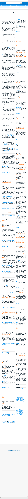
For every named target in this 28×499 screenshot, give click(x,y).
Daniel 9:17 (17, 343)
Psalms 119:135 (18, 260)
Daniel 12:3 (17, 350)
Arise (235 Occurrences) (19, 402)
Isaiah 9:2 (17, 281)
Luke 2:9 (12, 147)
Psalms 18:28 (18, 205)
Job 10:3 (17, 149)
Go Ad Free (1, 497)
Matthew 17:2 (18, 31)
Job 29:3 (7, 135)
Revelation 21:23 (18, 107)
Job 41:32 (17, 195)
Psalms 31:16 (18, 210)
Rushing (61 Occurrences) (19, 410)
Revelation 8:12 (18, 90)
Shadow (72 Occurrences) (19, 413)
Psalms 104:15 (18, 254)
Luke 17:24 (6, 144)
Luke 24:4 (9, 148)
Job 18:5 (8, 134)
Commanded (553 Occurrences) (20, 414)
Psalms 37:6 (17, 215)
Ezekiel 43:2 (13, 138)
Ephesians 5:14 (18, 72)
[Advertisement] (14, 438)
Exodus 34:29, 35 (4, 138)
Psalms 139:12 (18, 269)
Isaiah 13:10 (17, 287)
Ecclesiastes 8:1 (18, 274)
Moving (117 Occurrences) (19, 415)
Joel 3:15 (17, 362)
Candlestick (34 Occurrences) (20, 399)
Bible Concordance (4, 421)
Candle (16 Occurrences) (19, 389)
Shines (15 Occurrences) (19, 390)
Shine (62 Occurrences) (19, 388)
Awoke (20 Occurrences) (19, 396)
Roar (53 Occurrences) (19, 409)
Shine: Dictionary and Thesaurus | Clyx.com (8, 419)
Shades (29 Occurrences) (19, 398)
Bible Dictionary (10, 421)
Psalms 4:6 (17, 200)
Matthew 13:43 (18, 25)
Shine (16, 385)
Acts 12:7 (13, 148)
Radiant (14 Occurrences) (19, 400)
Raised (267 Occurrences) (19, 408)
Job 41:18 (17, 190)
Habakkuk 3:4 (18, 372)
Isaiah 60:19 (17, 308)
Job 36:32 (17, 180)
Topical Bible (9, 422)
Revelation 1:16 (6, 150)
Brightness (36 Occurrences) (20, 395)
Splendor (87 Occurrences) (20, 401)
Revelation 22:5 (18, 113)
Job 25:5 (11, 134)
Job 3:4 (17, 139)
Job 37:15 (17, 185)
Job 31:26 (10, 135)
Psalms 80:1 (17, 227)
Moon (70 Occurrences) (19, 412)
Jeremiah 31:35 (18, 322)
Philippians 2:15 (18, 77)
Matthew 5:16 (18, 19)
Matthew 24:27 (6, 143)
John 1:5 (17, 53)
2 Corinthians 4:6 (18, 65)
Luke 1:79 (17, 37)
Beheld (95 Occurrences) (19, 411)
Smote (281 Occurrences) (19, 397)
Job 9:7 (17, 144)
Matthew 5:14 (10, 65)
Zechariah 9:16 (18, 377)
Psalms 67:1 (17, 220)
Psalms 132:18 (18, 264)
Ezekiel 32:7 (17, 330)
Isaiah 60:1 (10, 47)
